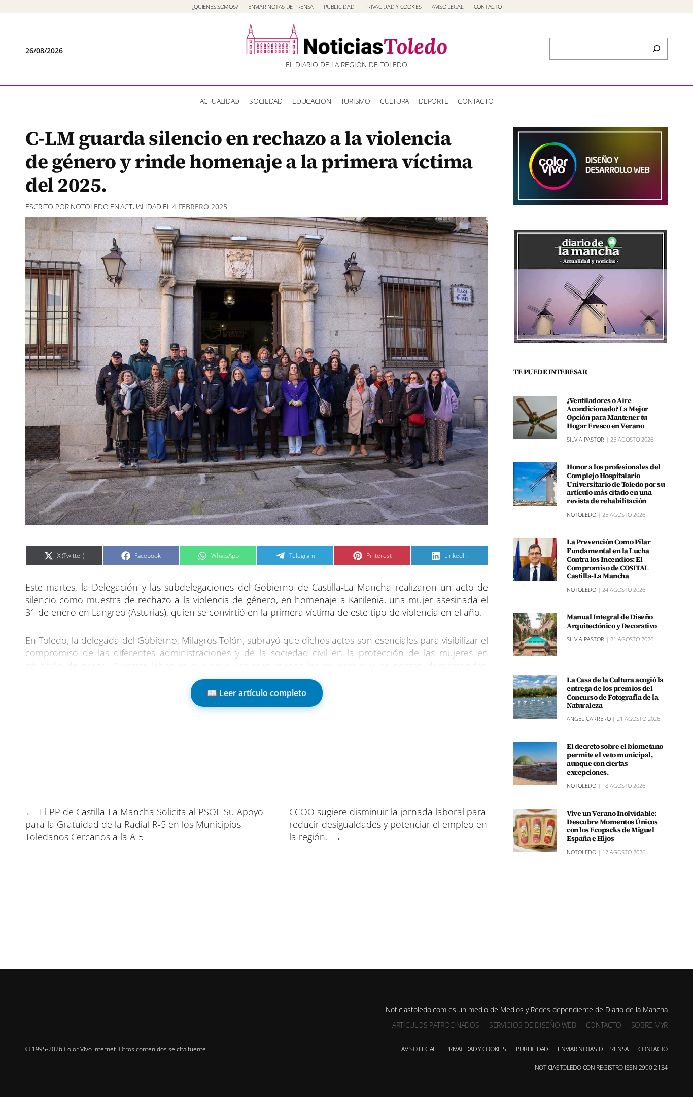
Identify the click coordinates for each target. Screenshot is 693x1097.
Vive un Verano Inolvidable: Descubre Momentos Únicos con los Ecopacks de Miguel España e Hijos (612, 826)
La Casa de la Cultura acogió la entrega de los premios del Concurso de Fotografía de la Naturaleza (615, 692)
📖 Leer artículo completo (256, 693)
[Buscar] (656, 48)
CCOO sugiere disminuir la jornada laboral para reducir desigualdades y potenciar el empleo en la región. (388, 824)
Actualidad (140, 206)
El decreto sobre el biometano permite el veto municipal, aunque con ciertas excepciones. (615, 759)
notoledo (90, 206)
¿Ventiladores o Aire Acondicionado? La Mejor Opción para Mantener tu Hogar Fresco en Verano (607, 413)
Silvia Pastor (585, 439)
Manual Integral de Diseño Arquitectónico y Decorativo (612, 621)
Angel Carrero (589, 718)
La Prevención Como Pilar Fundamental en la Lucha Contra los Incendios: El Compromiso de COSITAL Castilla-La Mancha (608, 559)
